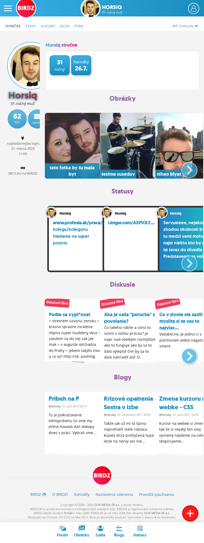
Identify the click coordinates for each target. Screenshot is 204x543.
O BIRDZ (60, 494)
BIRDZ (102, 475)
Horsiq (112, 9)
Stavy (31, 26)
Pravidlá (156, 494)
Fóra (79, 26)
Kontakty (82, 494)
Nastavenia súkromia (114, 494)
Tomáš (68, 513)
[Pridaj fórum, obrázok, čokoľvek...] (190, 513)
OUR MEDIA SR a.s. (107, 505)
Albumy (48, 26)
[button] (185, 168)
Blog (65, 26)
